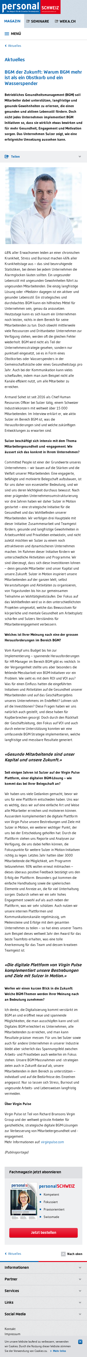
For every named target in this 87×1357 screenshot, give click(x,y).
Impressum (12, 1334)
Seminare (40, 21)
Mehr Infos (59, 1351)
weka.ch (68, 21)
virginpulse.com (52, 1142)
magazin (12, 21)
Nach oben (74, 1254)
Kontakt (10, 1329)
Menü (16, 33)
